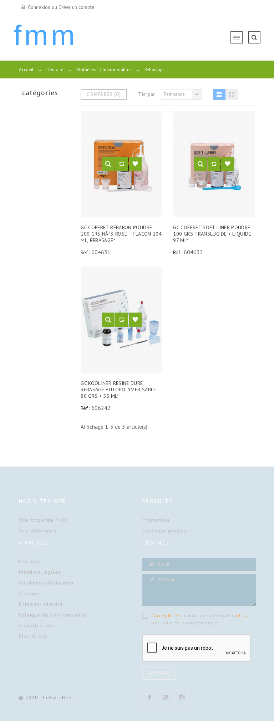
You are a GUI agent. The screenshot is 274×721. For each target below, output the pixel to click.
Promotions (155, 520)
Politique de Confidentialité (52, 615)
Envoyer (159, 673)
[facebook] (149, 697)
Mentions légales (39, 572)
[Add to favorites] (135, 164)
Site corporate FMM (43, 520)
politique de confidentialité (184, 622)
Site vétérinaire (37, 530)
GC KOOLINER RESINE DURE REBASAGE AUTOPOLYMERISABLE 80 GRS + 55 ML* (118, 389)
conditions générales (209, 615)
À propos (30, 593)
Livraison (30, 561)
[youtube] (165, 697)
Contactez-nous (37, 625)
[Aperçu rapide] (108, 164)
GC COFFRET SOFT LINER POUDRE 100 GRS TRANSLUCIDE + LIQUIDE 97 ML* (212, 233)
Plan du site (33, 636)
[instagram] (181, 697)
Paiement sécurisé (41, 604)
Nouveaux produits (165, 530)
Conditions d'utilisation (46, 583)
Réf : (85, 252)
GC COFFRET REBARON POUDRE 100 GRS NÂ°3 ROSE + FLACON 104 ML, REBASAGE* (121, 233)
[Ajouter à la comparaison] (121, 164)
